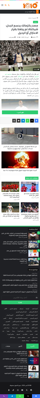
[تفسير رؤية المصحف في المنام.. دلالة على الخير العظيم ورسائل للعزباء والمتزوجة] (33, 235)
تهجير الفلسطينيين (24, 327)
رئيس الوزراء (20, 331)
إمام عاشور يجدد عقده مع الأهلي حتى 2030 (31, 194)
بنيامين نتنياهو (6, 324)
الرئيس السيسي (34, 318)
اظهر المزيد (20, 112)
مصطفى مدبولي (21, 337)
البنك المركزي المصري (21, 312)
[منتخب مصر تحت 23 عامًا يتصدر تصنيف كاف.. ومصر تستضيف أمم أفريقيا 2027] (10, 187)
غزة (3, 331)
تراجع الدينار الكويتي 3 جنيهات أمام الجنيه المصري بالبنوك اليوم (16, 374)
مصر (29, 337)
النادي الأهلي (35, 324)
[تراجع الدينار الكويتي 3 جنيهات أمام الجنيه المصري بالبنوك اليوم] (33, 375)
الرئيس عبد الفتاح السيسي (21, 318)
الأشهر (20, 346)
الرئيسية (34, 18)
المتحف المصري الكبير (18, 321)
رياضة (29, 18)
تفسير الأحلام (35, 327)
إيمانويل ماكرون (13, 308)
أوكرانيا (27, 308)
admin (34, 37)
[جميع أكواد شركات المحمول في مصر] (33, 253)
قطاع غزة (25, 334)
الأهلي (5, 308)
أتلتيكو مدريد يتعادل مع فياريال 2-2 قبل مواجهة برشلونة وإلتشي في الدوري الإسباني (30, 216)
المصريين (8, 321)
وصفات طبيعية (25, 340)
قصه (37, 334)
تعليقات (8, 346)
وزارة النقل (12, 337)
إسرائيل (21, 308)
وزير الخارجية (34, 340)
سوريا (8, 331)
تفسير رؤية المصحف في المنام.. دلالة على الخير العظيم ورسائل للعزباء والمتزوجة (14, 234)
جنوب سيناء (15, 327)
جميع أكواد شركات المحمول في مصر (17, 250)
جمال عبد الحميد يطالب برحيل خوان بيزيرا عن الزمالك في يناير (11, 215)
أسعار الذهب (35, 308)
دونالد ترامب (29, 331)
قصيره (31, 334)
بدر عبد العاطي (15, 324)
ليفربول (18, 334)
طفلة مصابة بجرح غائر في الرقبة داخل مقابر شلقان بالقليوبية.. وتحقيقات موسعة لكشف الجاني (15, 243)
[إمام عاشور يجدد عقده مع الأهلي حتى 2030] (30, 187)
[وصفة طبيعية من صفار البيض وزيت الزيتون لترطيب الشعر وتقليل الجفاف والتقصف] (33, 368)
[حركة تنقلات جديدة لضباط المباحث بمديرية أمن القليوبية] (33, 262)
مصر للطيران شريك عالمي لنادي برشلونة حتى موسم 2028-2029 (15, 359)
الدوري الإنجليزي (19, 315)
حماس (36, 331)
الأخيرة (32, 346)
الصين (4, 318)
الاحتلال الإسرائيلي (33, 312)
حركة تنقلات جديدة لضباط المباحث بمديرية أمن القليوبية (15, 260)
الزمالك (20, 76)
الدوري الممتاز (10, 315)
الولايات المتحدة (25, 324)
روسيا (13, 331)
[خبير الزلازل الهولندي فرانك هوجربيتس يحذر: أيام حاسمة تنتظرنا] (33, 353)
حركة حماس (6, 327)
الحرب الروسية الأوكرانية (32, 315)
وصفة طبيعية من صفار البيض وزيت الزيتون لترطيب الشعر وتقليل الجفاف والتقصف (15, 367)
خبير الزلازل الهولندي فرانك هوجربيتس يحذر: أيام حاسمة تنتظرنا (15, 352)
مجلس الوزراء (10, 334)
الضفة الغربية (35, 321)
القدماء (27, 321)
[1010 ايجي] (31, 5)
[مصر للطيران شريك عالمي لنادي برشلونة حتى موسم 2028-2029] (33, 361)
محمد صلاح (35, 337)
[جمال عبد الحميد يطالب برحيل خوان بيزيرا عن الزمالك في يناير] (10, 207)
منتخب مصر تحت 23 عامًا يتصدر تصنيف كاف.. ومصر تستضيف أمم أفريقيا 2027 (11, 195)
